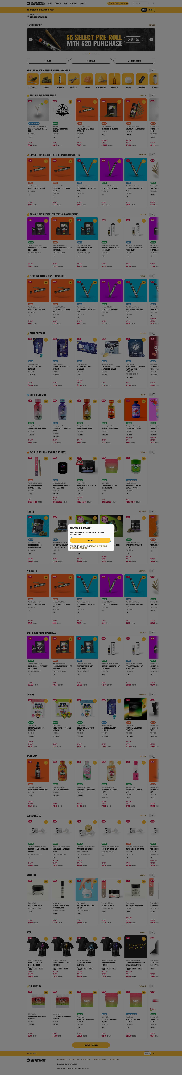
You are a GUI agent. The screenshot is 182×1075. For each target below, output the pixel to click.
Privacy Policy (95, 546)
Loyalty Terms (82, 548)
